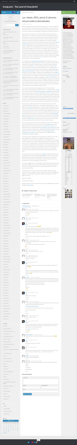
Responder (27, 215)
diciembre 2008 (6, 131)
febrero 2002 (6, 300)
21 (17, 427)
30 (71, 181)
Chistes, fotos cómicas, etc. (8, 331)
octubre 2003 (6, 272)
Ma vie (5, 363)
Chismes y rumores (7, 328)
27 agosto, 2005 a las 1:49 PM (32, 255)
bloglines (57, 72)
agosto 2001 (6, 316)
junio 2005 (5, 240)
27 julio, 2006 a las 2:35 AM (32, 347)
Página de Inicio (5, 1)
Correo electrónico (44, 385)
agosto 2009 (6, 118)
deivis (26, 217)
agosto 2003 (6, 274)
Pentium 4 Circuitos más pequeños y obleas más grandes (52, 196)
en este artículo (30, 185)
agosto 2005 (6, 235)
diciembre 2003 (6, 269)
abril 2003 (5, 279)
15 (3, 427)
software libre (69, 33)
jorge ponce (27, 277)
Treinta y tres (6, 46)
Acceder (5, 406)
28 (17, 429)
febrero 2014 (6, 105)
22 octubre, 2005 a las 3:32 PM (34, 315)
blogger (44, 154)
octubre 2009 (6, 116)
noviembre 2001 (7, 308)
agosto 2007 (6, 173)
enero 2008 (6, 160)
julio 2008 (5, 144)
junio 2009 (5, 121)
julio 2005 (5, 238)
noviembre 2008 (7, 134)
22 (3, 429)
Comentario (25, 377)
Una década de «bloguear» (8, 37)
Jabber (30, 107)
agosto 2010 (6, 111)
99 (68, 158)
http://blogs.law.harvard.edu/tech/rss (32, 306)
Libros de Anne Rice (7, 358)
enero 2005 (6, 253)
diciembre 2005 (6, 225)
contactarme (65, 62)
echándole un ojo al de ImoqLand (48, 127)
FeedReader (48, 91)
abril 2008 (5, 152)
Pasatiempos (6, 379)
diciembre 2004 (6, 256)
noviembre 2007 (7, 165)
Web (24, 389)
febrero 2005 (6, 251)
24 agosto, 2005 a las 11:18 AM (33, 217)
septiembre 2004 (7, 261)
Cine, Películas (6, 333)
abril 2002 (5, 295)
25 (10, 429)
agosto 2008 (6, 142)
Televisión (5, 388)
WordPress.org (6, 413)
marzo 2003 (6, 282)
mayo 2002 (6, 292)
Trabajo (5, 393)
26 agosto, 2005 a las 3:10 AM (34, 240)
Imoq (24, 24)
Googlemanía (6, 346)
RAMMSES (27, 355)
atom (40, 163)
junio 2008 (5, 147)
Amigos (5, 326)
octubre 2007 (6, 168)
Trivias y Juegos (6, 396)
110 (71, 177)
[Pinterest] (14, 12)
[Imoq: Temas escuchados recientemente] (68, 108)
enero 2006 (6, 222)
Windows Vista (31, 118)
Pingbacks (35, 206)
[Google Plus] (16, 12)
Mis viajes (5, 374)
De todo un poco (7, 339)
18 (10, 427)
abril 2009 (5, 124)
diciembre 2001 (6, 305)
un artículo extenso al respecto (36, 61)
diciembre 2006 (6, 194)
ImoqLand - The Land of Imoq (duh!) (20, 6)
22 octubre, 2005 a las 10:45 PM (33, 320)
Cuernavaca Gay (65, 129)
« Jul (3, 432)
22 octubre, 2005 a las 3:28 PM (34, 301)
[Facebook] (12, 12)
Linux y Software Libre (8, 361)
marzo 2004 (6, 266)
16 (6, 427)
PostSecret (65, 130)
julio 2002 (5, 287)
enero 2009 (6, 129)
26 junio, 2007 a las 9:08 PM (34, 355)
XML (32, 66)
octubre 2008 (6, 137)
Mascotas (5, 366)
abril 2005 (5, 246)
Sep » (6, 432)
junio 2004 (5, 264)
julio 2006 (5, 207)
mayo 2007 (6, 181)
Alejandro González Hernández (67, 68)
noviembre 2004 (7, 259)
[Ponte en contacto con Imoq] (68, 28)
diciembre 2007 (6, 162)
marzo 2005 (6, 248)
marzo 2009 (6, 126)
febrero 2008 (6, 157)
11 (10, 426)
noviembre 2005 (7, 227)
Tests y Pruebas (6, 391)
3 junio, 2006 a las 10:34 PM (38, 334)
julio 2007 (5, 175)
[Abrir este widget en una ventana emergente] (72, 118)
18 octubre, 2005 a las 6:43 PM (35, 277)
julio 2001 (5, 318)
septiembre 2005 (7, 233)
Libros (5, 356)
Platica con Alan (65, 132)
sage (23, 77)
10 (8, 426)
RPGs (64, 40)
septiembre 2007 (7, 170)
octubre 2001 (6, 311)
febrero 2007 (6, 188)
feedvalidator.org (49, 124)
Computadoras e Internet (28, 12)
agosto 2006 (6, 204)
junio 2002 (5, 290)
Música (5, 376)
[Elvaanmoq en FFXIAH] (68, 148)
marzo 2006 (6, 217)
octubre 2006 (6, 199)
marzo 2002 (6, 298)
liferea (58, 89)
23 (6, 429)
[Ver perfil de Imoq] (70, 118)
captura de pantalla (40, 91)
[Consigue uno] (65, 118)
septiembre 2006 (7, 201)
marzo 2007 (6, 186)
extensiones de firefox (50, 75)
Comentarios (27, 206)
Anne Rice (71, 42)
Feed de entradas (7, 408)
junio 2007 (5, 178)
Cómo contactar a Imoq (13, 1)
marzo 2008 (6, 155)
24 (8, 429)
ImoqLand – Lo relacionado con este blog (11, 349)
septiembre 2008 (7, 139)
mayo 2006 (6, 212)
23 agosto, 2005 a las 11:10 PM (33, 209)
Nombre (24, 385)
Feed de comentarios (7, 411)
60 (71, 173)
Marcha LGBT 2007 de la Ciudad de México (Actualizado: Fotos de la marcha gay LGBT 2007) (10, 81)
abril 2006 (5, 214)
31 (8, 431)
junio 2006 (5, 209)
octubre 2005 (6, 230)
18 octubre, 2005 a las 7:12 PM (33, 292)
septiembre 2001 (7, 313)
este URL (29, 328)
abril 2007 (5, 183)
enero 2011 (6, 108)
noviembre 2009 (7, 113)
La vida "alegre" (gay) (7, 353)
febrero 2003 (6, 285)
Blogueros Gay (65, 125)
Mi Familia (5, 369)
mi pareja (72, 51)
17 (59, 12)
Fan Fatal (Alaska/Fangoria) (8, 344)
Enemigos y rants (7, 341)
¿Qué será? (6, 399)
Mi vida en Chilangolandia (8, 371)
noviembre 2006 (7, 196)
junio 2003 (5, 277)
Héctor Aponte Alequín (29, 334)
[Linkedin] (18, 12)
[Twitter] (10, 12)
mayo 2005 (6, 243)
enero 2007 (6, 191)
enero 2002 (6, 303)
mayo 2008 (6, 149)
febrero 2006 (6, 220)
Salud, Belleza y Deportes (8, 386)
